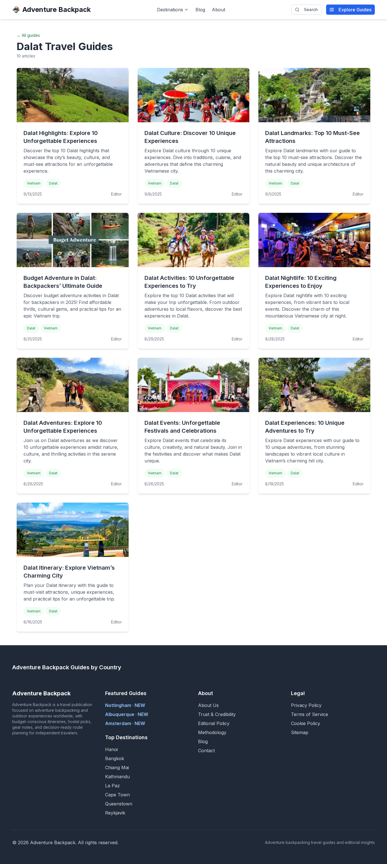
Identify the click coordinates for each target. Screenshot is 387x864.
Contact (206, 750)
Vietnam (34, 183)
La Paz (112, 785)
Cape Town (117, 794)
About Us (208, 705)
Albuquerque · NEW (126, 714)
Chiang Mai (117, 767)
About (218, 9)
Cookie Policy (305, 723)
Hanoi (111, 749)
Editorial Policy (213, 723)
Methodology (212, 732)
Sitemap (299, 732)
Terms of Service (309, 714)
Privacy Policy (306, 705)
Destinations (170, 9)
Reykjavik (115, 813)
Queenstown (118, 804)
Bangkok (114, 758)
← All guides (28, 35)
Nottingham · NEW (125, 705)
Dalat (53, 183)
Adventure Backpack (56, 9)
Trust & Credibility (217, 714)
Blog (200, 9)
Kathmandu (117, 776)
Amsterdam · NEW (125, 723)
